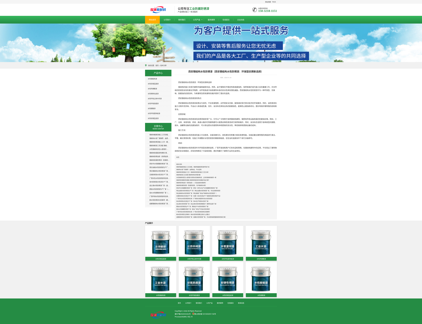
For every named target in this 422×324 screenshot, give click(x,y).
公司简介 (167, 19)
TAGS (274, 2)
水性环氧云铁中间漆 (155, 98)
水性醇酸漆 (152, 108)
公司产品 (196, 19)
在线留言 (226, 19)
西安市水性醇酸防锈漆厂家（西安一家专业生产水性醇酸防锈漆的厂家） (159, 163)
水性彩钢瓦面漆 (153, 84)
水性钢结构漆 (152, 79)
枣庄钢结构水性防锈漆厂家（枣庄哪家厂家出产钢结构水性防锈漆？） (159, 171)
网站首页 (152, 19)
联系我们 (181, 19)
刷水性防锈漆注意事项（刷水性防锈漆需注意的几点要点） (159, 200)
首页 (157, 65)
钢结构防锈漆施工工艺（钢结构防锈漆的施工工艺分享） (159, 142)
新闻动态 (241, 303)
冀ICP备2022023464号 (183, 314)
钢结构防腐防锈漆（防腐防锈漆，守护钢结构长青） (159, 160)
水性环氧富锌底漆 (154, 113)
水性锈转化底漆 (153, 93)
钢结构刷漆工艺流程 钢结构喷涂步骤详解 (159, 145)
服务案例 (211, 19)
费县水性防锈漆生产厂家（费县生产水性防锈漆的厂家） (159, 189)
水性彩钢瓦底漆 (153, 118)
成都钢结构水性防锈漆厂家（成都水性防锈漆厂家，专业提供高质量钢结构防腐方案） (159, 203)
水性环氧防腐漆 (153, 103)
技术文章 (163, 65)
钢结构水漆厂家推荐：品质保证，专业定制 (159, 138)
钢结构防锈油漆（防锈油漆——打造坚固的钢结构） (159, 156)
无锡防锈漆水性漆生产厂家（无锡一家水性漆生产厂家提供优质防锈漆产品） (159, 174)
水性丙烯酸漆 (152, 88)
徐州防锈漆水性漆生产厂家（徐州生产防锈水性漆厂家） (159, 182)
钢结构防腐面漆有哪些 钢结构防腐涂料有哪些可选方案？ (159, 153)
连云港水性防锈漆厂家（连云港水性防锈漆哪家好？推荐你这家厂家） (159, 185)
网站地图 (268, 2)
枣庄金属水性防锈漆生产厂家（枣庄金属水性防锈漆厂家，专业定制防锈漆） (159, 167)
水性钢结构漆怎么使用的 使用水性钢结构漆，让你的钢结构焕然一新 (159, 149)
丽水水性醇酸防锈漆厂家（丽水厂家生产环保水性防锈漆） (159, 193)
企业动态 (240, 19)
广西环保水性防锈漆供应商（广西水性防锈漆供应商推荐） (159, 196)
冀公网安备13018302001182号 (205, 314)
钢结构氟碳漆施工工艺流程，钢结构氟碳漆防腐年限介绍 (159, 134)
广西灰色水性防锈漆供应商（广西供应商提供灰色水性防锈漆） (159, 178)
